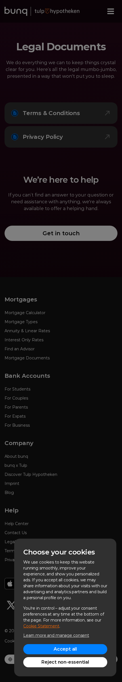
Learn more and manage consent (56, 635)
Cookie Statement (41, 626)
